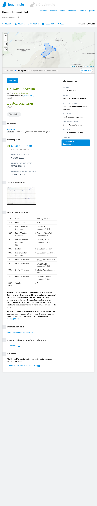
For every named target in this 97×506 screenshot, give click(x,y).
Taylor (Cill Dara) (43, 219)
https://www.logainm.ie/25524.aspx (20, 332)
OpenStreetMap (52, 71)
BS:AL (39, 259)
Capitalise (15, 114)
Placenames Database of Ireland (15, 12)
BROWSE (87, 70)
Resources (49, 24)
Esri (84, 67)
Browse (20, 24)
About (62, 24)
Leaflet (73, 67)
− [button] (6, 39)
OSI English (21, 71)
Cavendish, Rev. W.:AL (45, 276)
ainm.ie (63, 11)
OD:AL (39, 253)
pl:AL (39, 249)
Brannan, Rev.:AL (43, 240)
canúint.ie (82, 11)
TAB (38, 222)
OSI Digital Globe (36, 71)
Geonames (13, 346)
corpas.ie (53, 11)
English (91, 24)
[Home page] (13, 5)
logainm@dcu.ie (13, 319)
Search (8, 24)
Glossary (34, 24)
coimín (11, 129)
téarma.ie (43, 11)
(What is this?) (28, 95)
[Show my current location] (5, 49)
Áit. (38, 283)
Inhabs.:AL (41, 270)
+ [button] (6, 35)
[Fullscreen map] (5, 44)
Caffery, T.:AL (42, 263)
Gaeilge (81, 24)
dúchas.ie (72, 11)
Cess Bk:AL (41, 226)
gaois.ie (92, 11)
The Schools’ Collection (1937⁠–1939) (23, 366)
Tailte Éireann (90, 67)
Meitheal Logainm (9, 17)
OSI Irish (10, 71)
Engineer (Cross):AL (44, 233)
